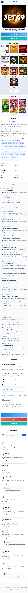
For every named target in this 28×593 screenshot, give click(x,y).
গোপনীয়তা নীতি (15, 585)
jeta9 (2, 124)
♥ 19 (3, 570)
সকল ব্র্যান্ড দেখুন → (14, 91)
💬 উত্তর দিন (8, 449)
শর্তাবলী (11, 585)
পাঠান (24, 434)
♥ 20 (3, 449)
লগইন (14, 419)
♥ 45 (3, 558)
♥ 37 (3, 484)
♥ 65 (3, 526)
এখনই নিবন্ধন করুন (14, 38)
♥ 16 (3, 460)
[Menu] (26, 2)
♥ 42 (3, 514)
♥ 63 (3, 472)
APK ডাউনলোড (14, 34)
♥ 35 (3, 538)
